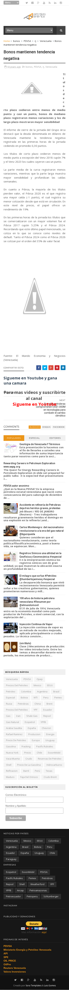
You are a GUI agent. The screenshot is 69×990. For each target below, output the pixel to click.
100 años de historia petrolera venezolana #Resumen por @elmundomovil (36, 602)
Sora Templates (33, 985)
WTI (36, 697)
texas (49, 770)
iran (18, 715)
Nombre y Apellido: (16, 805)
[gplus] (38, 3)
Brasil (56, 691)
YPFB (43, 722)
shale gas (32, 715)
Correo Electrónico (15, 794)
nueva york (12, 752)
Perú (37, 770)
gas (8, 715)
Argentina (42, 691)
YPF (35, 709)
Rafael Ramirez (14, 734)
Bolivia (24, 697)
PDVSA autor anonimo (16, 485)
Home (7, 41)
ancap (20, 890)
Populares (14, 438)
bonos (16, 41)
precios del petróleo (17, 709)
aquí (44, 932)
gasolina (11, 746)
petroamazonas (38, 890)
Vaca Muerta (13, 758)
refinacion (12, 770)
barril (26, 770)
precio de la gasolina (29, 764)
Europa (36, 740)
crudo (28, 758)
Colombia (26, 691)
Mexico (37, 685)
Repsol (47, 715)
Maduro (10, 777)
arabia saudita (14, 728)
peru (45, 697)
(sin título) (25, 643)
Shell (8, 764)
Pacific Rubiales (44, 746)
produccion (34, 734)
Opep (40, 679)
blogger (35, 427)
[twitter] (27, 3)
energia (50, 734)
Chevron (46, 728)
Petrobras (23, 703)
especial (10, 697)
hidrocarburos (54, 764)
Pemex (58, 697)
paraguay (11, 859)
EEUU (50, 685)
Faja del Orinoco (29, 777)
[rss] (50, 3)
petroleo (10, 691)
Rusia (9, 703)
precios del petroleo (17, 685)
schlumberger (51, 896)
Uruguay (50, 740)
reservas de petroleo (49, 758)
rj (35, 41)
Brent (49, 703)
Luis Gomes (50, 985)
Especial (34, 438)
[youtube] (44, 3)
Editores (55, 438)
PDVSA (27, 41)
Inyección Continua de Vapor (36, 624)
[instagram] (61, 3)
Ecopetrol (30, 722)
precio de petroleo (16, 740)
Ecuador (47, 709)
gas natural (12, 722)
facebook (59, 427)
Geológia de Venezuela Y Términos (39, 444)
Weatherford (37, 884)
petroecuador (13, 896)
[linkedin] (55, 3)
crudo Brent (50, 777)
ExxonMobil (54, 752)
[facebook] (32, 3)
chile (39, 752)
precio (27, 752)
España (32, 728)
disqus (46, 427)
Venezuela (45, 41)
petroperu (32, 896)
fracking (26, 746)
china (37, 703)
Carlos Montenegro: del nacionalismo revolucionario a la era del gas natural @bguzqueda (41, 531)
